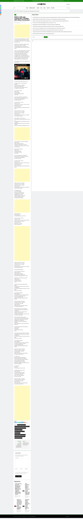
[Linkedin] (22, 422)
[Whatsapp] (18, 422)
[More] (25, 422)
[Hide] (0, 15)
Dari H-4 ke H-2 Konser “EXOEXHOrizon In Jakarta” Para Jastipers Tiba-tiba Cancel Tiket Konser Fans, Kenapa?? (49, 28)
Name (16, 468)
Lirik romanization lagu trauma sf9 (20, 428)
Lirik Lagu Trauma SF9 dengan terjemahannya (22, 426)
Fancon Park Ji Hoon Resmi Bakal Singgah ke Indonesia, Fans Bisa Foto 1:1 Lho (44, 22)
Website (26, 468)
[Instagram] (23, 422)
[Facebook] (15, 422)
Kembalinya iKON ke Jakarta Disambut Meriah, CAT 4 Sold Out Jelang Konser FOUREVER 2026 (46, 24)
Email (21, 468)
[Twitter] (16, 422)
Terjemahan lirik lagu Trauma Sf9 (20, 434)
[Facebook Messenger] (20, 422)
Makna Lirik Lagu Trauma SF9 (19, 431)
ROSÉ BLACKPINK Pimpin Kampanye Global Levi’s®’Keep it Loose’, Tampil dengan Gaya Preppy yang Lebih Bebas (27, 489)
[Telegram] (19, 422)
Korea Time (16, 21)
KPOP (15, 14)
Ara (16, 495)
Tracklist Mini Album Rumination (20, 436)
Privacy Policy (67, 516)
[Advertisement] (22, 31)
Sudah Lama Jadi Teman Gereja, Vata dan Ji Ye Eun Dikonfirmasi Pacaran (43, 33)
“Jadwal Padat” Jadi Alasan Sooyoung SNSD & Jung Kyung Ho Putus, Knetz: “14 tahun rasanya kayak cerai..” (48, 26)
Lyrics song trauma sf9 (18, 429)
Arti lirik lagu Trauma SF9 (21, 424)
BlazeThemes (33, 516)
